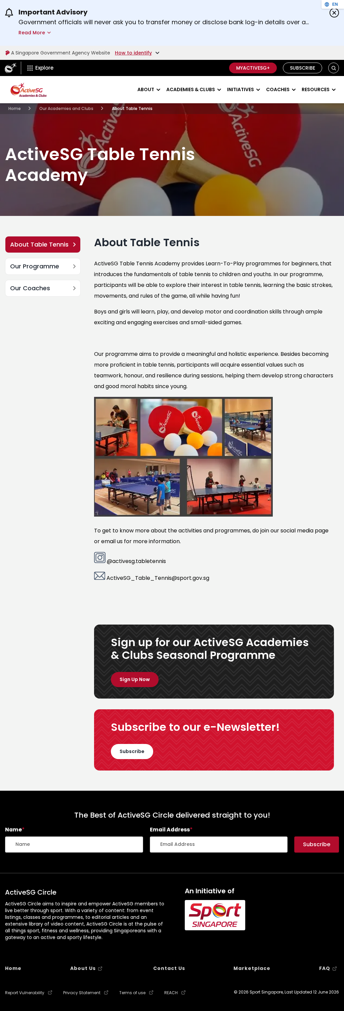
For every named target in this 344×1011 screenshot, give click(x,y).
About (145, 89)
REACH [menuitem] (171, 993)
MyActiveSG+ (253, 68)
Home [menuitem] (13, 968)
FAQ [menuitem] (324, 968)
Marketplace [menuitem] (251, 968)
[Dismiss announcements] (334, 12)
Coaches (278, 89)
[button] (334, 68)
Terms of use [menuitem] (132, 993)
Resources (316, 89)
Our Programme (34, 266)
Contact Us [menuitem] (169, 968)
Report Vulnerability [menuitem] (24, 993)
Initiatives (240, 89)
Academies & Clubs (190, 89)
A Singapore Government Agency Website (60, 53)
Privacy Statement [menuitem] (81, 993)
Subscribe (302, 68)
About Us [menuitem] (83, 968)
